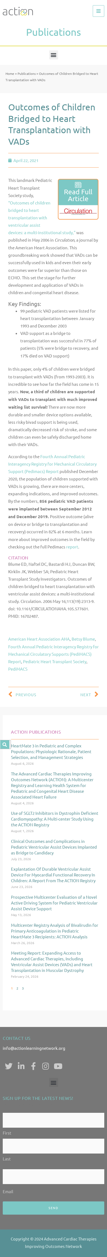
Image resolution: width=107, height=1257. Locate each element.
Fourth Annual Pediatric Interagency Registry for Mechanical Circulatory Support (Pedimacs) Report (52, 464)
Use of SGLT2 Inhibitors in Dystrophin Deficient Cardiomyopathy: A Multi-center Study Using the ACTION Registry (54, 818)
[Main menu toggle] (98, 11)
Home (9, 73)
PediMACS (17, 668)
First (7, 1132)
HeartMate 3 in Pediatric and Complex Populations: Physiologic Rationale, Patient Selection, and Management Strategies (51, 751)
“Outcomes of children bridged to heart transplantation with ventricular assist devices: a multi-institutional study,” (41, 217)
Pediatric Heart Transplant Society (54, 661)
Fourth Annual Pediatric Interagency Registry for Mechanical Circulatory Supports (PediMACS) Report (53, 654)
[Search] (4, 744)
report (71, 546)
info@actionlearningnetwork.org (34, 1048)
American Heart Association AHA (39, 638)
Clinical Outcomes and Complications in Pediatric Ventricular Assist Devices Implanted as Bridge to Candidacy (54, 846)
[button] (53, 54)
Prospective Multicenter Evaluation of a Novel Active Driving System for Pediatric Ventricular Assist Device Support (54, 902)
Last (7, 1158)
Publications (27, 73)
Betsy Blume (83, 638)
